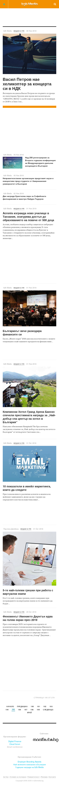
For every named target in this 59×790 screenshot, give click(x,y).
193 (51, 707)
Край (29, 713)
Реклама (44, 777)
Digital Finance (14, 741)
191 (38, 707)
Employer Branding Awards (29, 761)
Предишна (22, 707)
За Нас (6, 777)
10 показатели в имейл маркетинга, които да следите (27, 488)
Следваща (48, 710)
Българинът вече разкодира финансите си (22, 332)
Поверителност (33, 777)
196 (19, 710)
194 (7, 710)
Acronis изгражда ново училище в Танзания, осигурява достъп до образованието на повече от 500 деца (28, 216)
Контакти (52, 777)
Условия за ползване (18, 777)
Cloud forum (14, 744)
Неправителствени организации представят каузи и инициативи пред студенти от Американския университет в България (28, 181)
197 (25, 710)
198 (32, 710)
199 (38, 710)
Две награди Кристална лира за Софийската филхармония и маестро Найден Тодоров (24, 197)
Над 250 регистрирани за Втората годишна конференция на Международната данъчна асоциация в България (40, 161)
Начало (10, 707)
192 (44, 707)
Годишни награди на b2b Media (29, 767)
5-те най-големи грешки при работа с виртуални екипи (28, 592)
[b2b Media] (29, 4)
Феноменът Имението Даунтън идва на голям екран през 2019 (28, 618)
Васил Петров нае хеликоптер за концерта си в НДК (27, 83)
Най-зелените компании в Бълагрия (29, 764)
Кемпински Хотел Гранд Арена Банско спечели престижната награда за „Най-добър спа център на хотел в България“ (29, 417)
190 (32, 707)
